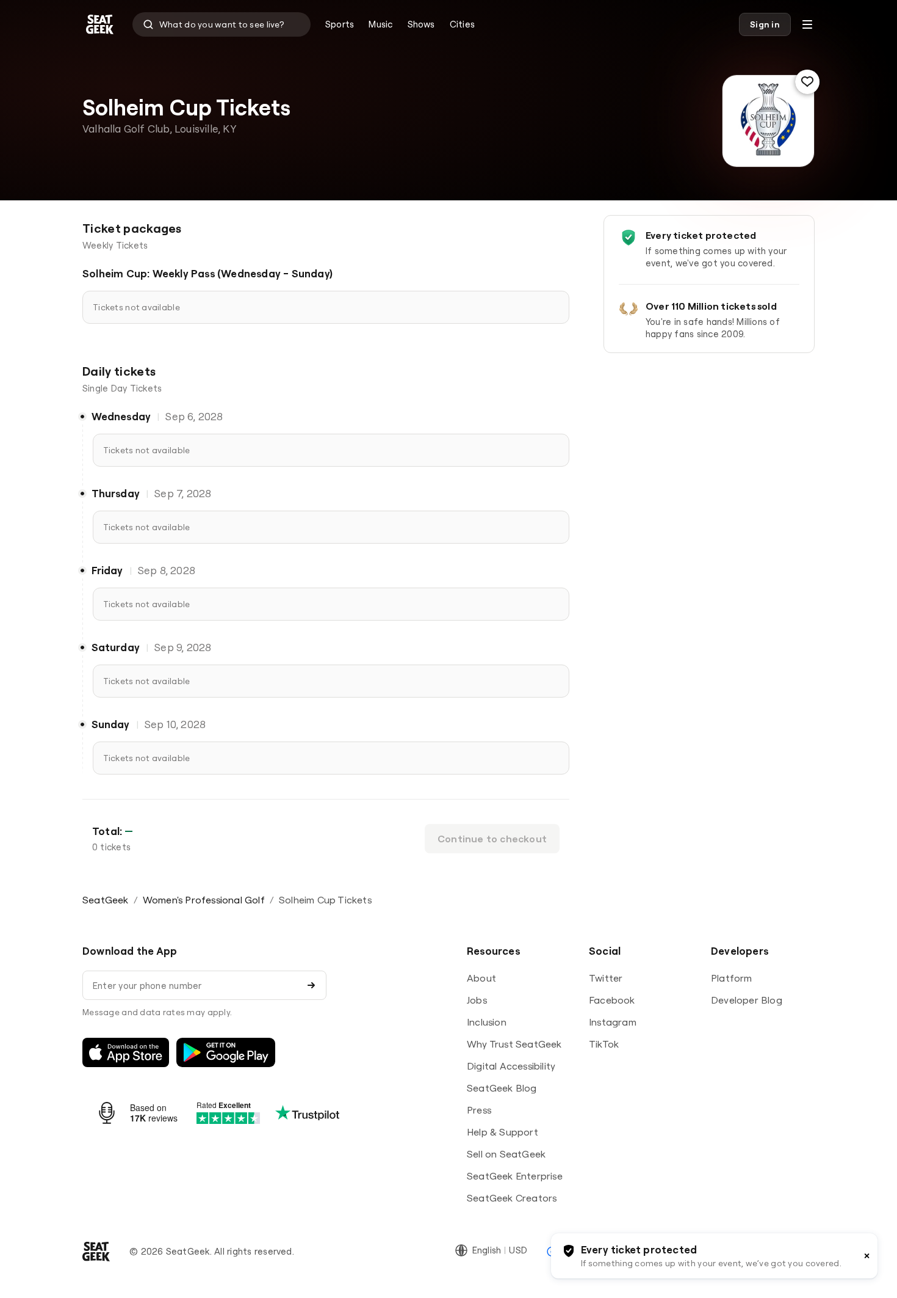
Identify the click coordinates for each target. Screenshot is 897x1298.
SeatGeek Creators (512, 1198)
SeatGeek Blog (502, 1088)
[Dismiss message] (867, 1256)
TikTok (604, 1044)
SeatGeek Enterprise (515, 1176)
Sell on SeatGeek (506, 1154)
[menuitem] (339, 24)
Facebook (612, 1000)
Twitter (605, 978)
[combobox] (221, 24)
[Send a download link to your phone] (311, 985)
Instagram (612, 1022)
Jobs (477, 1000)
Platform (731, 978)
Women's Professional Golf (204, 900)
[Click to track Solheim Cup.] (807, 82)
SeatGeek (105, 900)
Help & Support (502, 1132)
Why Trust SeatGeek (514, 1044)
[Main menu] (807, 24)
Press (479, 1110)
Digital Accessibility (511, 1066)
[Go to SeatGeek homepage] (100, 24)
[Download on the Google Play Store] (225, 1052)
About (481, 978)
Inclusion (486, 1022)
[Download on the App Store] (125, 1052)
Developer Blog (746, 1000)
